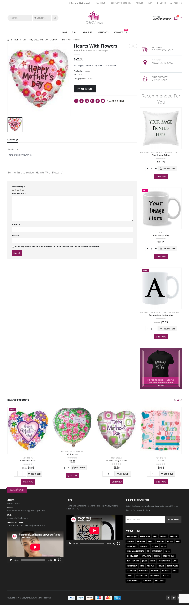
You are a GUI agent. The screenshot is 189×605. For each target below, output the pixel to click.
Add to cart (86, 88)
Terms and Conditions (76, 505)
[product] (160, 128)
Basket (150, 541)
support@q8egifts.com (17, 518)
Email (103, 101)
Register (178, 3)
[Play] (11, 559)
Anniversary (145, 152)
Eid (148, 551)
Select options (169, 168)
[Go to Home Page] (8, 39)
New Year (150, 566)
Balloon (130, 541)
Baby (153, 152)
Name (16, 224)
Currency (102, 32)
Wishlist (139, 3)
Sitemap (70, 508)
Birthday (159, 152)
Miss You (175, 313)
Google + (92, 101)
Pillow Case (131, 571)
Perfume (161, 566)
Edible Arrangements (135, 551)
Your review (19, 193)
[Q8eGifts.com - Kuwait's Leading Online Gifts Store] (94, 18)
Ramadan (154, 571)
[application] (35, 547)
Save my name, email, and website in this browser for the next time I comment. (58, 246)
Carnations (131, 546)
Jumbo (144, 561)
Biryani (170, 541)
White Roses (159, 581)
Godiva (157, 556)
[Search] (55, 18)
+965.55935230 (162, 19)
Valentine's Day (133, 581)
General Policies (95, 505)
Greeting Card (169, 556)
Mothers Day (87, 78)
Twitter (81, 101)
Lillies (152, 561)
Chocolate (144, 546)
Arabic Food (145, 536)
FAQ (77, 508)
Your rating (18, 186)
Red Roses (166, 571)
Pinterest (97, 101)
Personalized (172, 566)
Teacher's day (141, 576)
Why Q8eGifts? (120, 31)
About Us (87, 32)
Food (168, 551)
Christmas (167, 152)
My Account (101, 3)
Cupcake (155, 546)
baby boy (163, 536)
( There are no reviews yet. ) (97, 50)
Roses (175, 571)
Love (169, 313)
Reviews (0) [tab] (12, 139)
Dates (163, 546)
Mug (161, 233)
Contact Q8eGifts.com (121, 3)
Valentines (147, 581)
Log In (163, 3)
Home (64, 32)
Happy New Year (133, 561)
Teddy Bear (154, 576)
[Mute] (54, 559)
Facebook (76, 101)
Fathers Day (157, 551)
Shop (74, 32)
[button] (175, 400)
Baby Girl (174, 536)
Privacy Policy (111, 505)
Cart (150, 3)
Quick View (161, 176)
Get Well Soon (132, 556)
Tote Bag (166, 576)
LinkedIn (87, 101)
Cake (178, 541)
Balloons (141, 541)
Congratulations (180, 152)
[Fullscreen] (59, 559)
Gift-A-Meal (146, 556)
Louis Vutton (164, 561)
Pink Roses (143, 571)
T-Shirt (130, 576)
